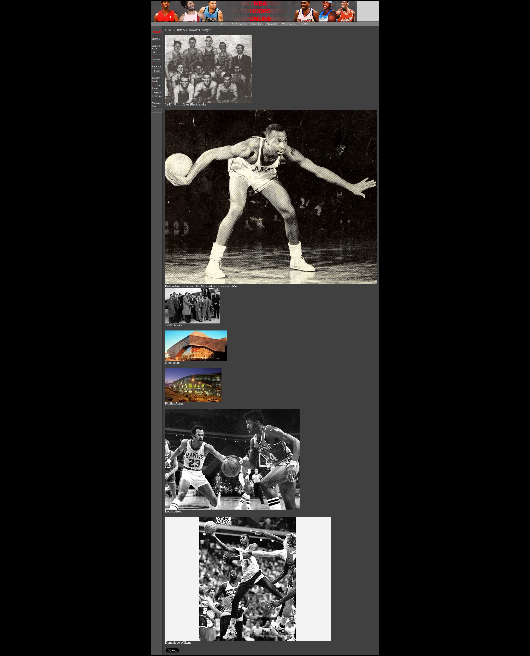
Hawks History (199, 30)
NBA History (176, 30)
